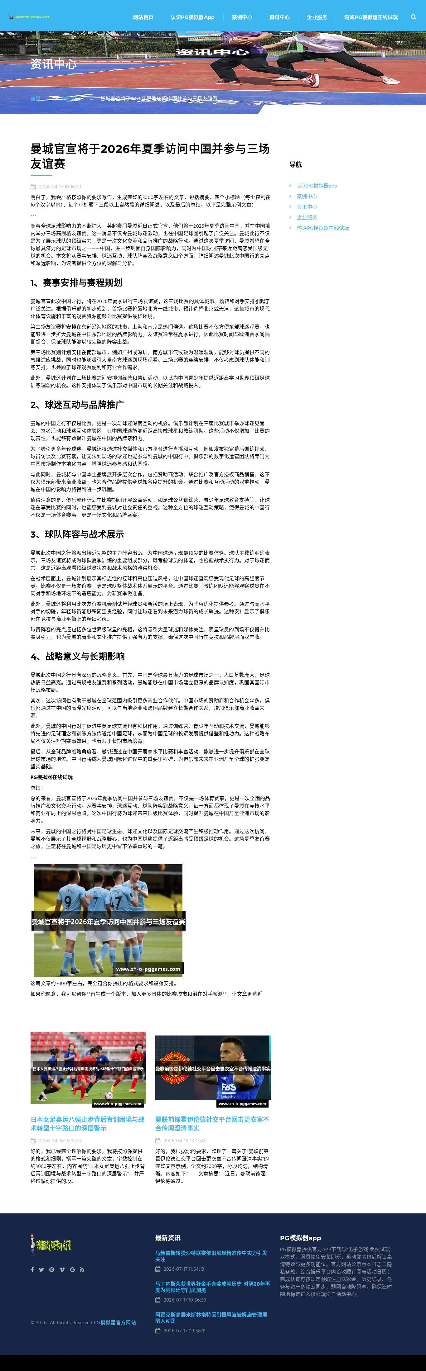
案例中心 (242, 17)
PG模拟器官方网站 (115, 1323)
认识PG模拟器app (193, 17)
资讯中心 (279, 17)
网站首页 (143, 17)
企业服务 (317, 17)
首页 (36, 99)
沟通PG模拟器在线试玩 (371, 17)
